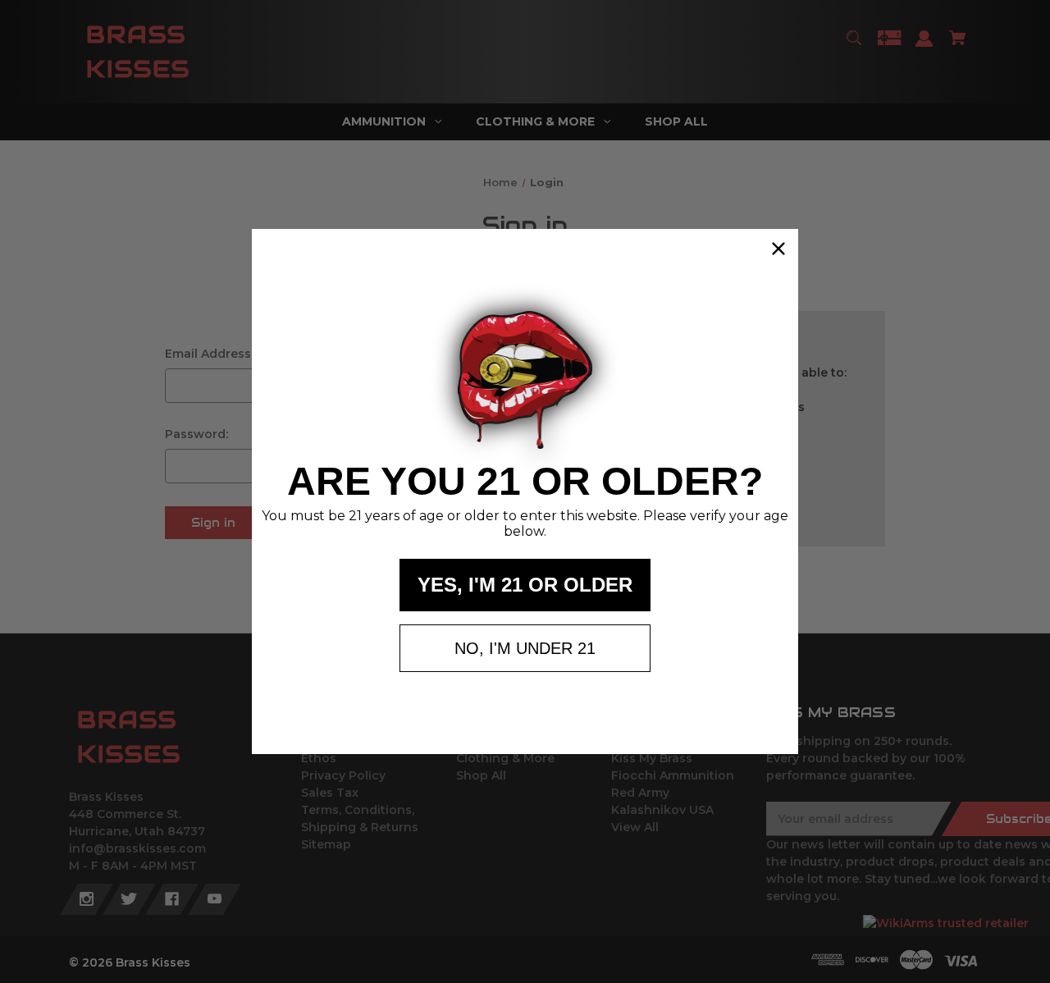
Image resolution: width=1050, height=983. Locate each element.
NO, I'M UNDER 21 (525, 648)
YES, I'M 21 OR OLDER (525, 585)
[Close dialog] (778, 248)
